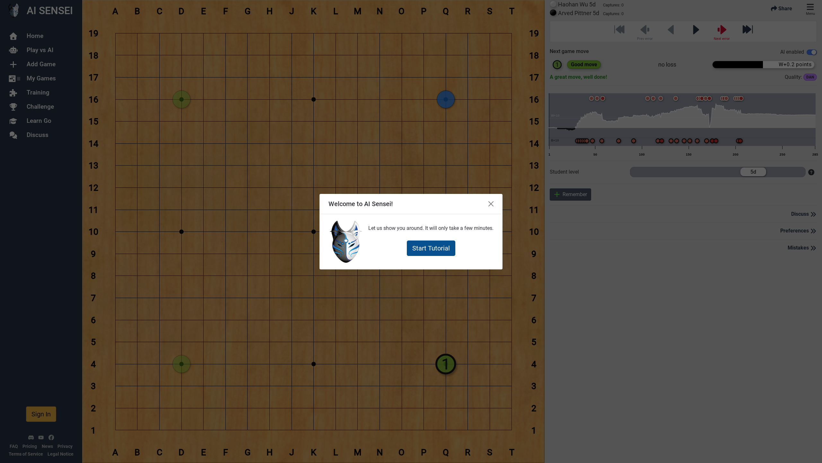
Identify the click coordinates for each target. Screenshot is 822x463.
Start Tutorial (431, 248)
